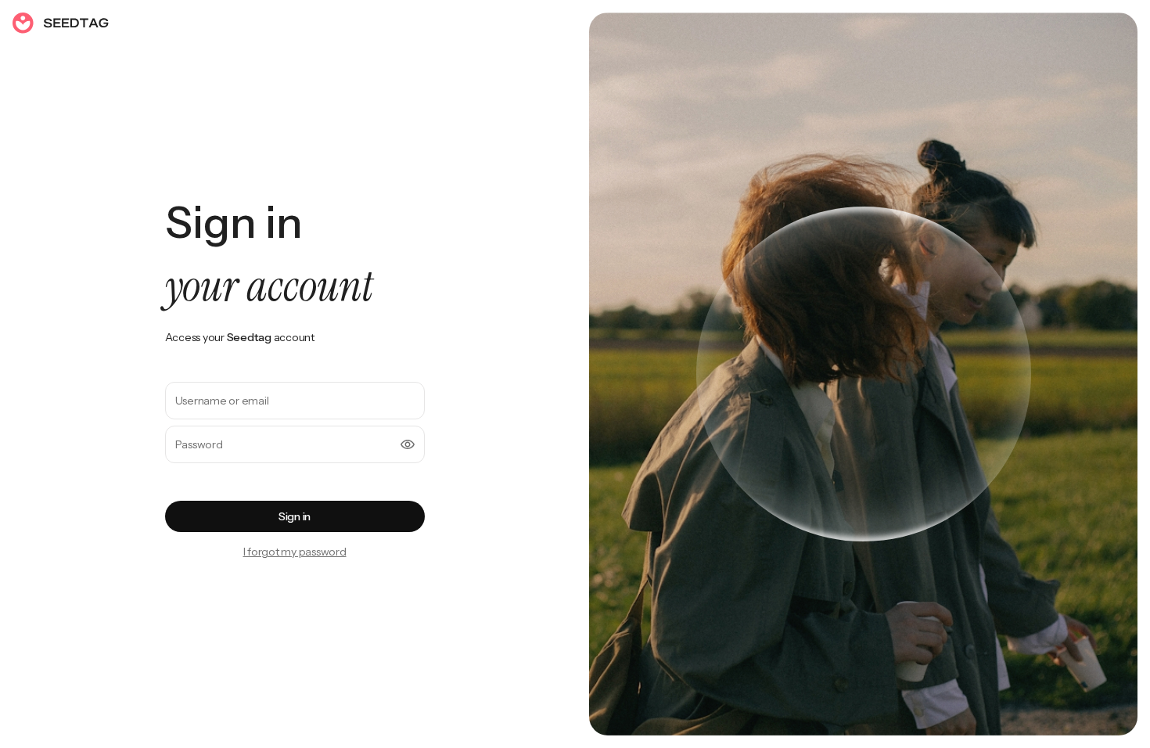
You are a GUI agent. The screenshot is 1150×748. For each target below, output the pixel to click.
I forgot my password (295, 552)
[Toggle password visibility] (408, 444)
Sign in (295, 516)
